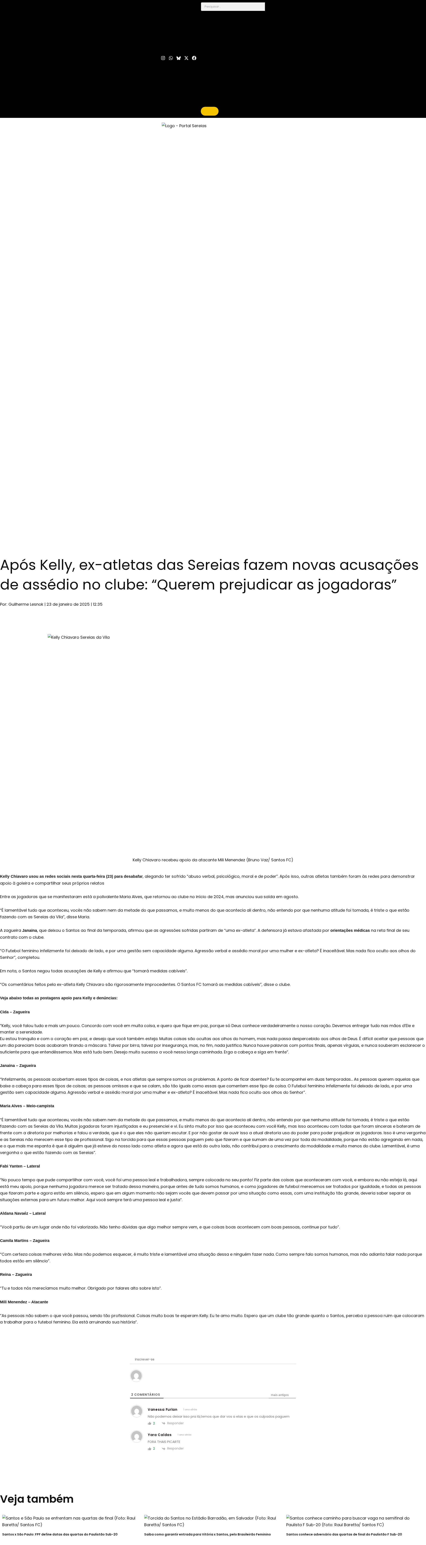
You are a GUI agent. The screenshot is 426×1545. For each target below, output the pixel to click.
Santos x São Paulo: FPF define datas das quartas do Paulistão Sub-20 (60, 1534)
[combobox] (233, 6)
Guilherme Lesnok (25, 604)
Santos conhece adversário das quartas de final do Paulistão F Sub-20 (344, 1534)
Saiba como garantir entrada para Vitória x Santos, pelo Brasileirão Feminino (207, 1534)
